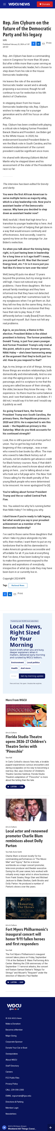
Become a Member (14, 1030)
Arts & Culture (11, 732)
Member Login (12, 1108)
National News (18, 585)
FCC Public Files (12, 1078)
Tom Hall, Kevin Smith (14, 852)
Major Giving (11, 1036)
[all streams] (51, 1127)
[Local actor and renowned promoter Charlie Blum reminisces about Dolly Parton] (26, 810)
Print (48, 42)
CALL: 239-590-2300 (15, 1090)
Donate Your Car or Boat (16, 1048)
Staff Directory (12, 1066)
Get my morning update (32, 676)
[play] (4, 1127)
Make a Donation (13, 1024)
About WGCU (11, 1060)
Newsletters (11, 1114)
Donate (46, 4)
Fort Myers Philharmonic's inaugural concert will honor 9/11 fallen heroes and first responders (27, 936)
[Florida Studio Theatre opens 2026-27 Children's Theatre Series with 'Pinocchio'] (26, 715)
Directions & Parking (14, 1102)
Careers (9, 1072)
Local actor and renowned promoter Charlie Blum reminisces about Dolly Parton (27, 838)
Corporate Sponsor (14, 1042)
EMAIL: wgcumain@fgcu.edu (18, 1096)
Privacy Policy (12, 1084)
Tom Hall (9, 757)
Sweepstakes (12, 1054)
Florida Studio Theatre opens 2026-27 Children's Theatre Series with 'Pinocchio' (26, 744)
